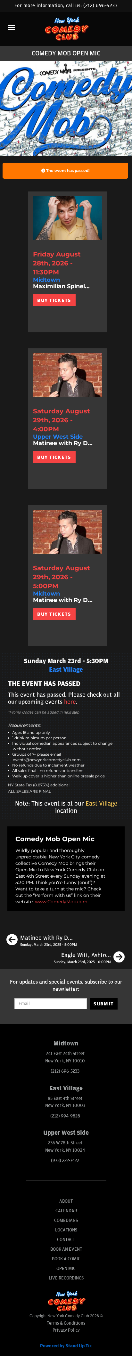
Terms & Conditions (66, 1323)
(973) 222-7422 (65, 1160)
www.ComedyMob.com (61, 902)
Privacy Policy (66, 1330)
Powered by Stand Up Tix (66, 1346)
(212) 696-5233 (100, 5)
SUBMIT (104, 1004)
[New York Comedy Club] (65, 28)
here (70, 701)
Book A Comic (66, 1259)
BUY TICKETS (54, 300)
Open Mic (66, 1268)
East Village (101, 804)
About (66, 1201)
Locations (66, 1230)
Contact (66, 1239)
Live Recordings (66, 1278)
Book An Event (66, 1249)
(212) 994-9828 (65, 1116)
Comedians (66, 1220)
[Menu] (11, 27)
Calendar (66, 1211)
